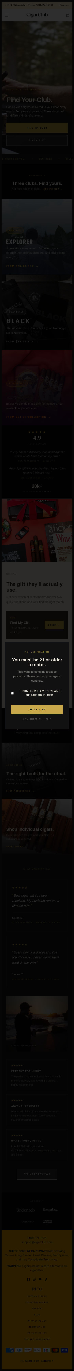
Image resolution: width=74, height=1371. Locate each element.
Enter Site (36, 709)
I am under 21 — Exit (37, 719)
